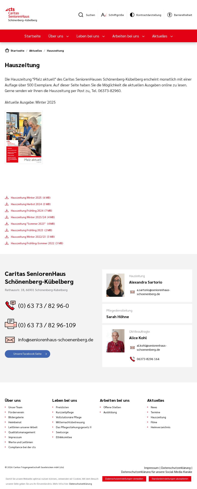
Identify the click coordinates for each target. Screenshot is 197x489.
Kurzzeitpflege (65, 412)
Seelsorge (62, 432)
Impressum (15, 437)
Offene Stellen (112, 407)
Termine (155, 412)
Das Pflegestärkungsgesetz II (73, 427)
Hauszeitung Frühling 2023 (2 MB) (31, 230)
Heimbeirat (15, 422)
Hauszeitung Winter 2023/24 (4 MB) (33, 217)
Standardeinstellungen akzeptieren (170, 478)
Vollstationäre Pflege (69, 417)
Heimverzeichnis (160, 427)
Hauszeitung (55, 50)
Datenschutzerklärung (176, 468)
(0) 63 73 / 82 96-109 (47, 325)
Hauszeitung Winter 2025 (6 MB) (30, 197)
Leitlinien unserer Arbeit (23, 427)
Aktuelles (35, 50)
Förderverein (16, 412)
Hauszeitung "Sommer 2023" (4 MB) (33, 223)
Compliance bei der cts (22, 447)
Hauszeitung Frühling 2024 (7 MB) (31, 210)
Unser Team (15, 407)
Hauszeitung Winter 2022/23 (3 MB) (33, 236)
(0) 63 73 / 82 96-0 (43, 305)
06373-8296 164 (148, 359)
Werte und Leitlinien (20, 442)
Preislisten (62, 407)
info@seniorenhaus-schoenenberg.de (55, 339)
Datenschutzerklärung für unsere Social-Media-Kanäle (156, 472)
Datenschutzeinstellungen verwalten (124, 478)
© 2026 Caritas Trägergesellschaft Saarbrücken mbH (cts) (34, 467)
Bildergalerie (16, 417)
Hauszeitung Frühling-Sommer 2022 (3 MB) (37, 243)
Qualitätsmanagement (21, 432)
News (154, 407)
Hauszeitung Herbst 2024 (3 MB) (31, 204)
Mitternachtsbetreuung (70, 422)
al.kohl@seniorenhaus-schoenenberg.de (151, 347)
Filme (154, 422)
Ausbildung (110, 412)
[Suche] (82, 15)
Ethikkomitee (64, 437)
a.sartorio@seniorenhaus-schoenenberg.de (153, 292)
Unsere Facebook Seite (27, 353)
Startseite (32, 35)
